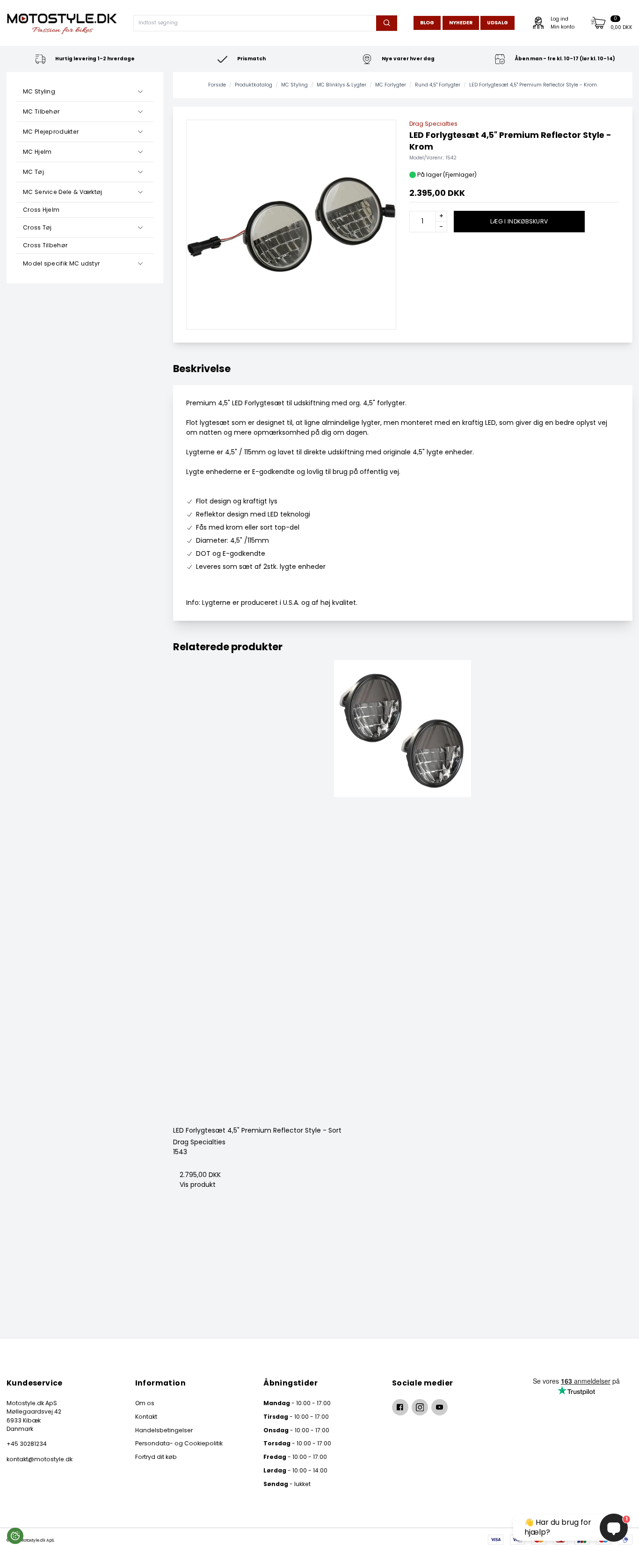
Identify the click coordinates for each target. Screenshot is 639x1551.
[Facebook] (400, 1407)
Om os (144, 1403)
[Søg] (386, 23)
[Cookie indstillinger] (15, 1536)
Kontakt (146, 1417)
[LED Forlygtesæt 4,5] (403, 890)
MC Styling (39, 91)
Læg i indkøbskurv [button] (519, 221)
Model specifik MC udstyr (61, 263)
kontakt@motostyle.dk (40, 1459)
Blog (427, 22)
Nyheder (460, 22)
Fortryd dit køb (156, 1457)
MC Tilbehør (41, 111)
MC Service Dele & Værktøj (62, 192)
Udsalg (497, 22)
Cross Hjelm (41, 210)
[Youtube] (439, 1407)
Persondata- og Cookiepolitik (179, 1443)
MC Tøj (33, 172)
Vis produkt (198, 1184)
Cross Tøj (37, 227)
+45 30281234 (27, 1444)
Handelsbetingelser (164, 1430)
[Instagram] (420, 1407)
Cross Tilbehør (45, 245)
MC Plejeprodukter (51, 132)
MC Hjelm (37, 152)
